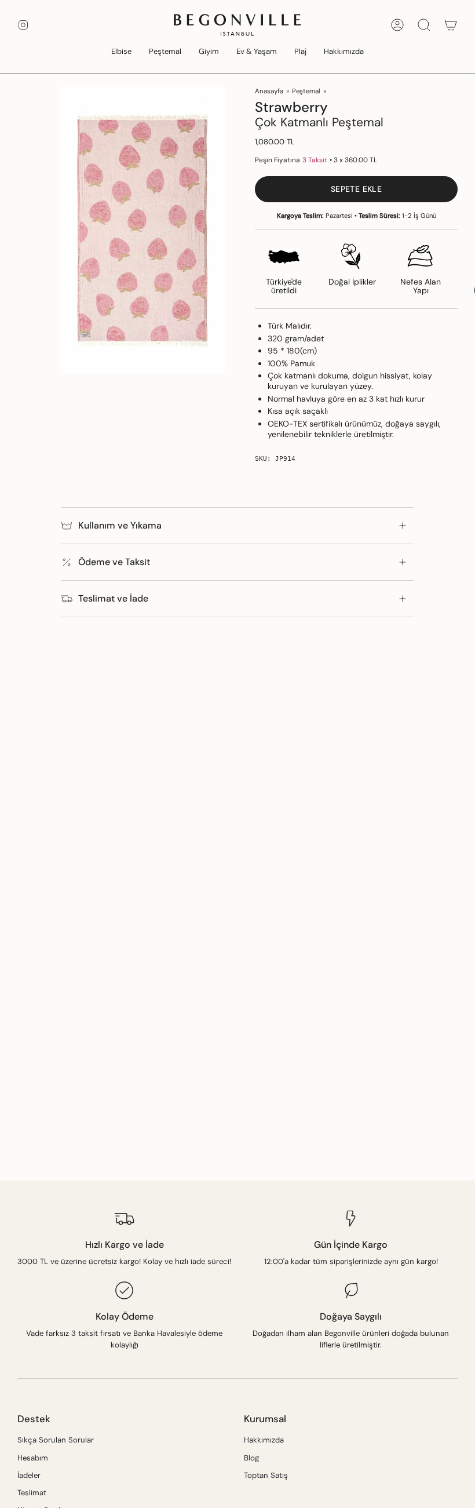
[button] (121, 52)
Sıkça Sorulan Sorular (55, 1440)
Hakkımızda (264, 1440)
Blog (251, 1458)
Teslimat (31, 1493)
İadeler (29, 1475)
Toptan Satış (266, 1475)
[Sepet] (450, 25)
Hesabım (32, 1458)
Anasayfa (269, 91)
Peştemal (306, 91)
